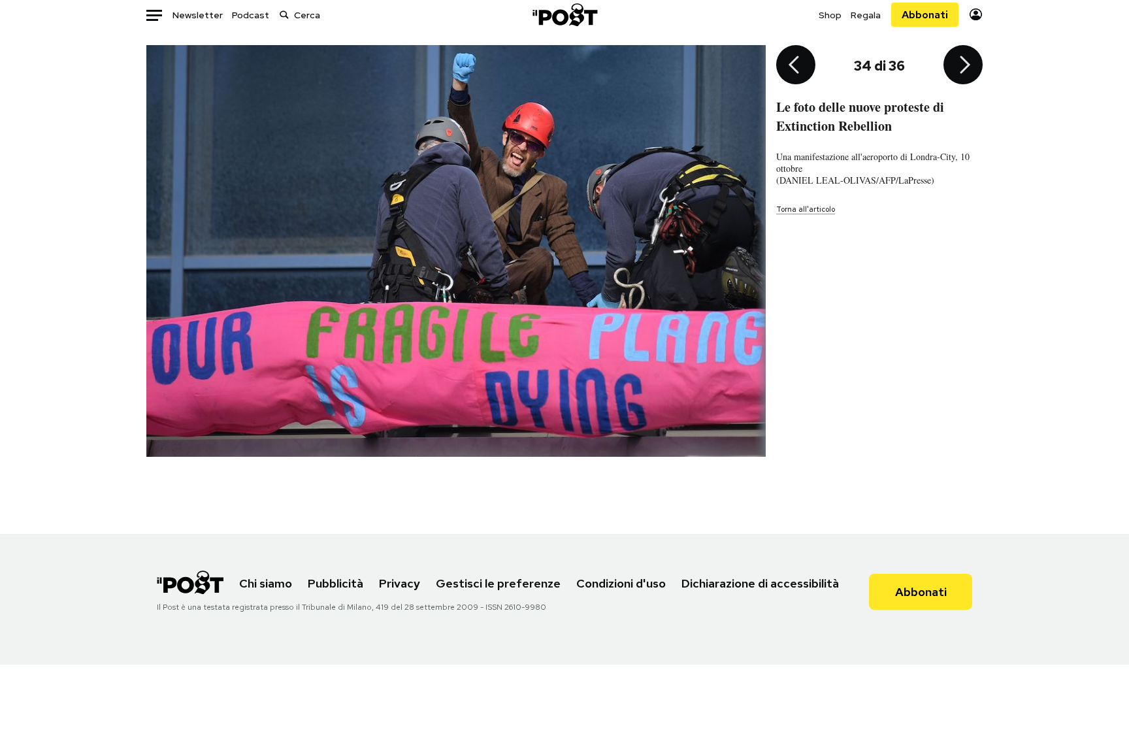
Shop (830, 15)
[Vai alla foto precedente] (795, 66)
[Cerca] (284, 14)
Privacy (399, 583)
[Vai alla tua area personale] (976, 15)
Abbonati (925, 15)
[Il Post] (564, 14)
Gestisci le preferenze (498, 583)
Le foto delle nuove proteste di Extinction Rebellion (860, 116)
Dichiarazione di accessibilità (760, 583)
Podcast (250, 15)
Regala (866, 15)
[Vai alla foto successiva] (963, 66)
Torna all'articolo (805, 209)
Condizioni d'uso (621, 583)
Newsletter (197, 15)
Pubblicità (335, 583)
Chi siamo (265, 583)
